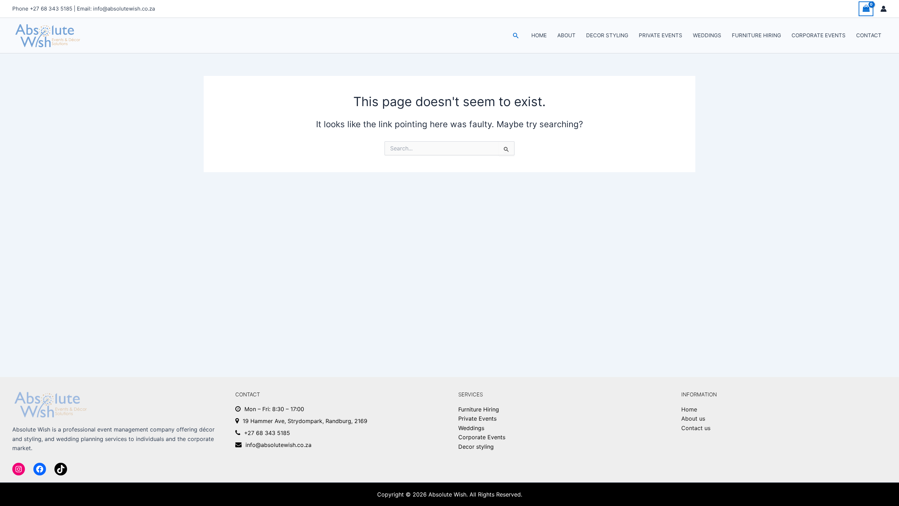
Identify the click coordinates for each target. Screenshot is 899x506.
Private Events (660, 35)
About (566, 35)
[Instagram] (18, 469)
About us (693, 418)
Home (539, 35)
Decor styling (607, 35)
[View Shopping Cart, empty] (866, 8)
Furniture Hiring (756, 35)
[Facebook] (39, 469)
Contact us (695, 428)
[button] (516, 35)
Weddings (707, 35)
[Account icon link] (883, 9)
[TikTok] (60, 469)
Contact (868, 35)
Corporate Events (819, 35)
